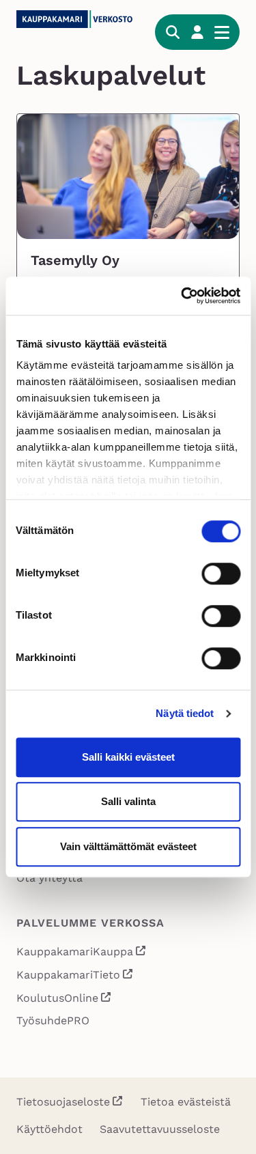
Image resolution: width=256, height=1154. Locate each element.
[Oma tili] (197, 32)
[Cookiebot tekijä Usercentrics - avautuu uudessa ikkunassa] (182, 296)
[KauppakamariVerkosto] (77, 19)
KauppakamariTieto (75, 976)
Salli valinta (128, 801)
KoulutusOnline (64, 999)
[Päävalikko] (222, 32)
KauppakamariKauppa (81, 952)
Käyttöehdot (49, 1129)
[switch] (220, 574)
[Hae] (172, 32)
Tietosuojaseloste (63, 1101)
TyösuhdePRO (52, 1020)
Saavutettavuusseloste (160, 1129)
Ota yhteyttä (49, 877)
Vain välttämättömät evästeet (128, 846)
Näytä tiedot (185, 713)
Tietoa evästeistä (186, 1101)
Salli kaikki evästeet (128, 757)
